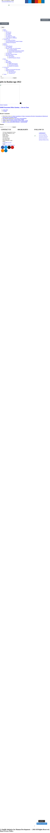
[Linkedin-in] (43, 1)
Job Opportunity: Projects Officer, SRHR (15, 119)
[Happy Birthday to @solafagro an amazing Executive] (45, 576)
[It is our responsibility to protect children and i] (45, 760)
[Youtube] (36, 1)
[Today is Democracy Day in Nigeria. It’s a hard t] (37, 784)
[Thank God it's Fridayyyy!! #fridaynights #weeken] (45, 319)
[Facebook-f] (26, 1)
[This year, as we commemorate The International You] (37, 272)
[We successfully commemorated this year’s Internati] (45, 197)
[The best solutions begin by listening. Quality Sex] (37, 607)
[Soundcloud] (39, 1)
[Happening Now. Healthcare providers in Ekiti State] (37, 449)
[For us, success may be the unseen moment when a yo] (45, 446)
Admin (5, 111)
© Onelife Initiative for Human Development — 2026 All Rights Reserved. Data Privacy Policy (24, 830)
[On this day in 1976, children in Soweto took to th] (45, 697)
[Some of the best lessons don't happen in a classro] (37, 514)
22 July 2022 (5, 109)
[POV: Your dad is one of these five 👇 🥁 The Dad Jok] (37, 702)
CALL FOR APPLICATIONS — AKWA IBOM (17, 122)
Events (1, 104)
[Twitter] (30, 1)
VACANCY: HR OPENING (21, 118)
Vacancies (5, 104)
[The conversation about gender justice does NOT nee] (45, 283)
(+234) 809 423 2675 (7, 142)
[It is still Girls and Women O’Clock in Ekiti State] (45, 524)
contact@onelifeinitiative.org (8, 145)
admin (4, 122)
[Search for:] (7, 77)
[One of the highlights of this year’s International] (37, 186)
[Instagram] (33, 1)
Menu (3, 27)
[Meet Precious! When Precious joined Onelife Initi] (37, 363)
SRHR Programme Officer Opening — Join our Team (14, 107)
